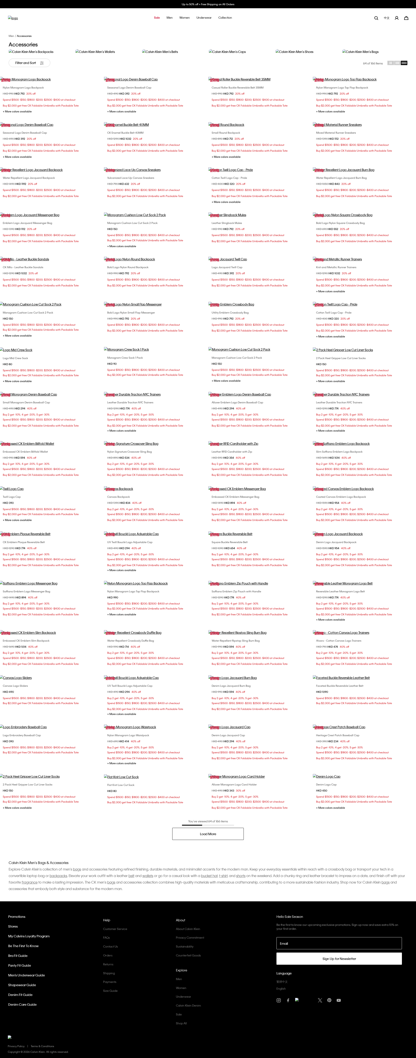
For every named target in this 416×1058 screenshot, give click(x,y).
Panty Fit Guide (19, 965)
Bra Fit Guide (18, 955)
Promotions (16, 916)
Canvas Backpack (118, 496)
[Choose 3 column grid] (397, 63)
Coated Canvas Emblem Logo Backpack (341, 496)
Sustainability (184, 946)
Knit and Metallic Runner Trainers (336, 267)
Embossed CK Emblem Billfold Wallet (25, 451)
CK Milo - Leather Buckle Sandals (23, 267)
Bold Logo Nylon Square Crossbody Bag (340, 223)
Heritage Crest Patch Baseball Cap (337, 735)
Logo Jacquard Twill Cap (227, 267)
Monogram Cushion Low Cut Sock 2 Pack (132, 223)
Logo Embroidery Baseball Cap (22, 735)
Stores (13, 926)
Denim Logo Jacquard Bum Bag (231, 685)
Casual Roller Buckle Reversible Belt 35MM (237, 87)
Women (181, 988)
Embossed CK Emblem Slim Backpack (26, 640)
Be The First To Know (23, 946)
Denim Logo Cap (326, 784)
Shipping (109, 973)
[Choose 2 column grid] (390, 63)
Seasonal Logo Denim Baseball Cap (129, 87)
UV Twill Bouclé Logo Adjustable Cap (130, 542)
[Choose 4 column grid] (404, 63)
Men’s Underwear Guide (26, 975)
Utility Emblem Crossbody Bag (230, 312)
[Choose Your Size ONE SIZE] (156, 214)
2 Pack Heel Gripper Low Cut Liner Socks (341, 358)
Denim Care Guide (22, 1004)
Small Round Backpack (226, 132)
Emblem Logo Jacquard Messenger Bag (27, 223)
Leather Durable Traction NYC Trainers (130, 402)
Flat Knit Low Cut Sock (120, 785)
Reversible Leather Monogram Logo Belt (340, 591)
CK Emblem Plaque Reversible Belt (24, 542)
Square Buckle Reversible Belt (230, 542)
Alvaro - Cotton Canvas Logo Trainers (338, 640)
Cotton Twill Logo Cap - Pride (229, 177)
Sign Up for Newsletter (339, 958)
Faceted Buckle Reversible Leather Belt (339, 685)
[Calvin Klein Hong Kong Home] (13, 19)
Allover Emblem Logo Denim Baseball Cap (237, 402)
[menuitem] (387, 18)
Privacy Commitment (190, 937)
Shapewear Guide (22, 985)
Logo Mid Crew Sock (15, 358)
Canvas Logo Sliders (15, 685)
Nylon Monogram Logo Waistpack (128, 735)
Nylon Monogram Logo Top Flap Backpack (342, 87)
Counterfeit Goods (188, 955)
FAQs (106, 937)
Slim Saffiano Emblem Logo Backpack (339, 451)
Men (11, 36)
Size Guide (110, 990)
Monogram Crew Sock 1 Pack (125, 357)
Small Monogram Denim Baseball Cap (26, 402)
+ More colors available (17, 111)
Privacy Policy (16, 1046)
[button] (157, 17)
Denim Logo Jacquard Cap (228, 735)
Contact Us (110, 946)
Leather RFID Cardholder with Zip (232, 451)
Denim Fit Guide (20, 994)
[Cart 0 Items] (406, 17)
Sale (179, 1014)
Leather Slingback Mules (227, 223)
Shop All (181, 1023)
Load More (208, 834)
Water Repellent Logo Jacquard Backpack (29, 177)
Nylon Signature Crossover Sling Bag (129, 451)
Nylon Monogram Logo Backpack (23, 87)
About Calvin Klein (188, 929)
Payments (109, 982)
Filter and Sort (26, 63)
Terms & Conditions (42, 1046)
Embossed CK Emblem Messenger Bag (235, 496)
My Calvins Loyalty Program (29, 936)
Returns (108, 964)
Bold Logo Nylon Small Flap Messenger (131, 312)
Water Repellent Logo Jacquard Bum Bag (341, 177)
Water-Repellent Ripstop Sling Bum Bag (236, 640)
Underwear (183, 996)
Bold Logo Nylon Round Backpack (127, 267)
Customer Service (115, 929)
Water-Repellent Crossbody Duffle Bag (130, 640)
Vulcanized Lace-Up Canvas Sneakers (130, 177)
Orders (107, 955)
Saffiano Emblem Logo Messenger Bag (26, 591)
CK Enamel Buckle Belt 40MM (125, 132)
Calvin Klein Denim (188, 1005)
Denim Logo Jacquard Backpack (336, 542)
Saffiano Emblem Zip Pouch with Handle (236, 591)
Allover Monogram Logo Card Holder (234, 784)
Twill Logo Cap (12, 496)
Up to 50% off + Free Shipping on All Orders (208, 4)
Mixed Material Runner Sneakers (336, 132)
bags (111, 882)
